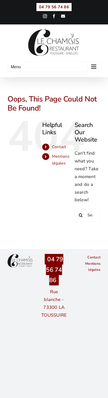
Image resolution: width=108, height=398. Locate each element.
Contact (59, 147)
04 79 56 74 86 (54, 269)
